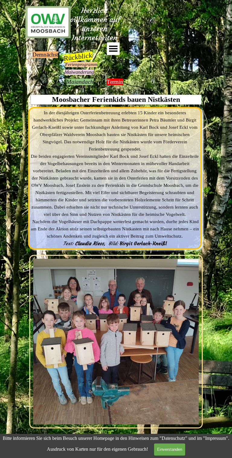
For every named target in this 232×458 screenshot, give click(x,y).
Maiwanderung (79, 72)
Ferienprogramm (81, 64)
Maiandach (79, 82)
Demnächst (45, 54)
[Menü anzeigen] (113, 48)
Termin (115, 82)
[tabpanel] (115, 178)
